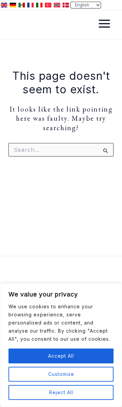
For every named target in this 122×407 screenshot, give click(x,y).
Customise (61, 374)
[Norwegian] (57, 4)
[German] (13, 4)
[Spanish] (22, 4)
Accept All (61, 356)
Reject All (61, 392)
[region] (61, 345)
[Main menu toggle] (104, 23)
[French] (30, 4)
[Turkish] (48, 4)
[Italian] (39, 4)
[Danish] (66, 4)
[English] (4, 4)
